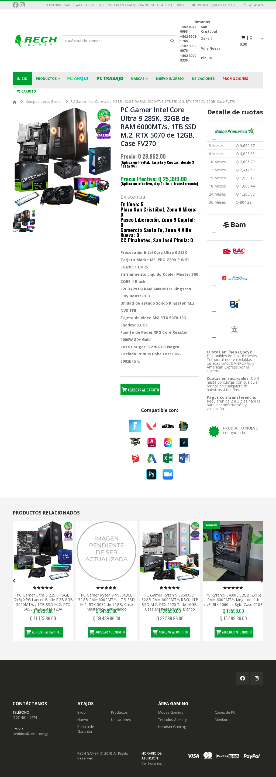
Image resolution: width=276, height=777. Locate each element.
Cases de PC (225, 712)
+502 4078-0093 (189, 29)
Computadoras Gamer (44, 101)
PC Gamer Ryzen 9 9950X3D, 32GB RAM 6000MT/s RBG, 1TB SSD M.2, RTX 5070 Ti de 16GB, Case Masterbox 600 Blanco (106, 602)
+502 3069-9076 (189, 48)
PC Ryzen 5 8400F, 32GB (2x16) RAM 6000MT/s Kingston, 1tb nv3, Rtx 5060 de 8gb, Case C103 (170, 599)
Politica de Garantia (85, 729)
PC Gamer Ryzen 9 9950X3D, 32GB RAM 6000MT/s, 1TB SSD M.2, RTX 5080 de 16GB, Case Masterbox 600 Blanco (43, 602)
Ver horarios (152, 763)
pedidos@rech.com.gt (215, 5)
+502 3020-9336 (189, 58)
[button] (251, 40)
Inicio (22, 78)
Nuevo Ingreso (170, 78)
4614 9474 (254, 5)
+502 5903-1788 (189, 38)
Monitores (223, 719)
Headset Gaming (172, 726)
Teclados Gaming (172, 719)
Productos (46, 78)
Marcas (137, 78)
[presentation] (14, 581)
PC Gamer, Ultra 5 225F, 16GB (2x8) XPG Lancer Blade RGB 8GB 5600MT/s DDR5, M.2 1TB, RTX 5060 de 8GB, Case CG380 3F (233, 602)
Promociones (235, 78)
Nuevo (82, 719)
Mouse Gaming (170, 712)
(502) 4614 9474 (25, 717)
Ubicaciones (203, 78)
